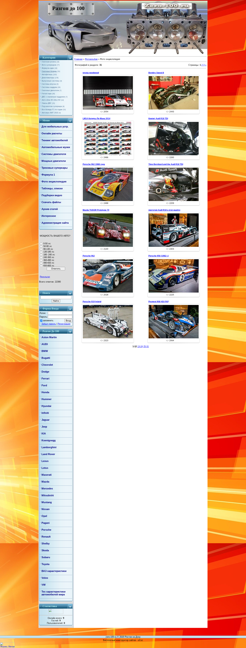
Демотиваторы (48, 78)
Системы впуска (49, 84)
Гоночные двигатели (50, 90)
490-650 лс (48, 263)
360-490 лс (48, 260)
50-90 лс (47, 246)
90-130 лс (48, 249)
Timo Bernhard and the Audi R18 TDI (165, 164)
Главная (78, 59)
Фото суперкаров (49, 65)
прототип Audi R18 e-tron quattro (164, 210)
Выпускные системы (50, 81)
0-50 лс (47, 243)
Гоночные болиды (49, 71)
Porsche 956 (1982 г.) (158, 256)
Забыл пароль (49, 324)
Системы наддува (49, 87)
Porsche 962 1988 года (94, 164)
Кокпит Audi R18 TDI (158, 118)
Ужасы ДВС (47, 103)
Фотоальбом (91, 59)
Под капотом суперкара (52, 106)
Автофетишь (47, 74)
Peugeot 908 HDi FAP (158, 301)
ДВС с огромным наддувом (53, 97)
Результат (45, 276)
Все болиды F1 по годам (52, 109)
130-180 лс (48, 251)
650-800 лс (48, 265)
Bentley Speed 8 (156, 73)
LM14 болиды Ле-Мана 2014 (96, 118)
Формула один (48, 68)
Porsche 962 (89, 256)
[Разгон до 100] (54, 29)
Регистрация (64, 324)
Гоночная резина (49, 62)
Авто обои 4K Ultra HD (51, 100)
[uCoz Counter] (56, 613)
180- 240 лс (49, 254)
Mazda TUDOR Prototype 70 (96, 210)
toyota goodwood (91, 73)
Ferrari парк (47, 94)
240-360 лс (48, 257)
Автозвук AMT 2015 (50, 113)
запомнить (48, 320)
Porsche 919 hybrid (92, 301)
